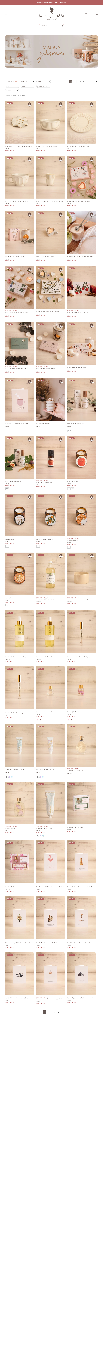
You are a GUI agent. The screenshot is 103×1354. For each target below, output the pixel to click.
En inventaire (10, 81)
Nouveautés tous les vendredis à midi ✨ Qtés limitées (51, 2)
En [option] (10, 14)
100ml (69, 430)
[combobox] (49, 25)
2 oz (69, 488)
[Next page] (61, 1012)
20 (58, 1012)
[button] (28, 81)
